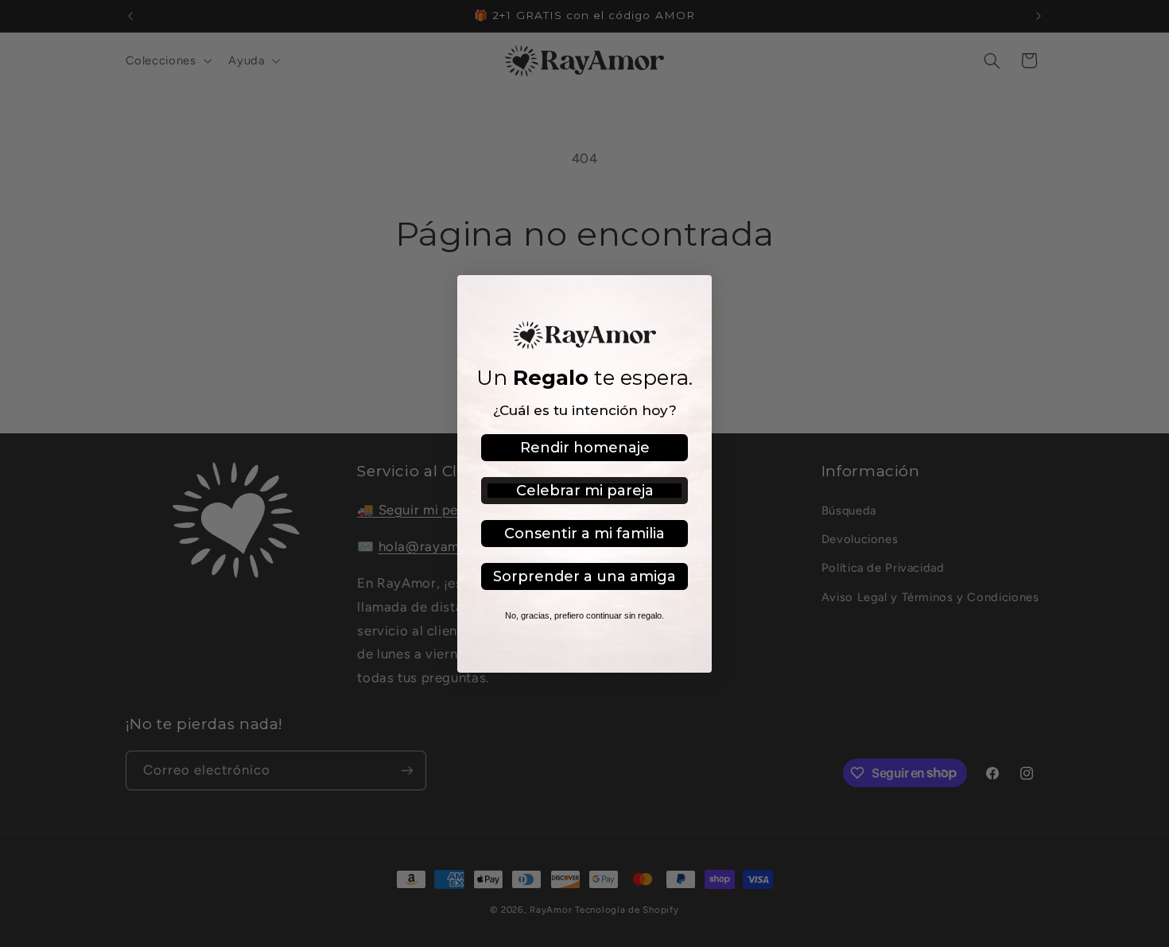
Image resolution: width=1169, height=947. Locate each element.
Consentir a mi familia (584, 533)
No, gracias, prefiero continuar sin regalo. (584, 615)
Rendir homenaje (585, 447)
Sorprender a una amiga (584, 576)
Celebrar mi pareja (585, 490)
